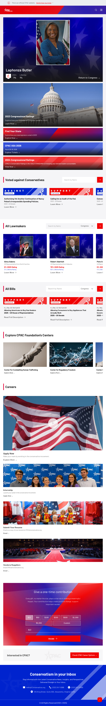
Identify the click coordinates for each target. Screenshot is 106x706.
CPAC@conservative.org (33, 530)
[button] (96, 9)
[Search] (100, 180)
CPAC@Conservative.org (15, 567)
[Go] (99, 699)
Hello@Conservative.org (35, 687)
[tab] (29, 617)
